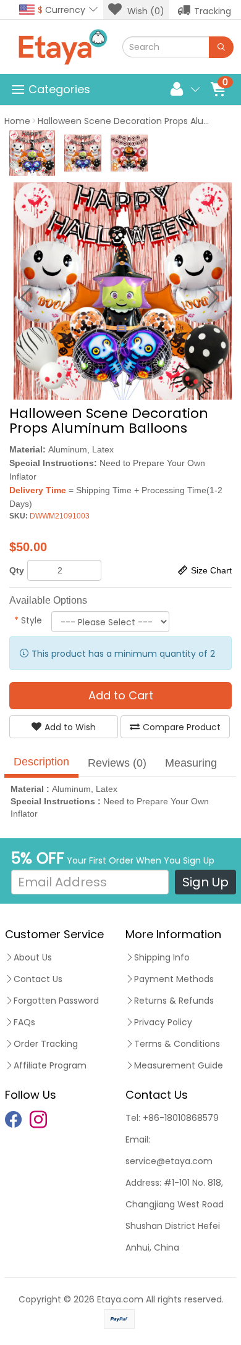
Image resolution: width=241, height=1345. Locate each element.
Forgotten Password (56, 1000)
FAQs (24, 1022)
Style (28, 620)
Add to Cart (120, 695)
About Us (33, 957)
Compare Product (182, 727)
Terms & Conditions (177, 1044)
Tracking (212, 11)
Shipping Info (162, 957)
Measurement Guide (178, 1065)
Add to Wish (70, 727)
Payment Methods (174, 979)
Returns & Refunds (174, 1000)
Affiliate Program (50, 1065)
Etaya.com (120, 1299)
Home (17, 121)
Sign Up (205, 882)
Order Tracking (46, 1044)
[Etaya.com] (62, 47)
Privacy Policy (163, 1022)
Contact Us (38, 979)
